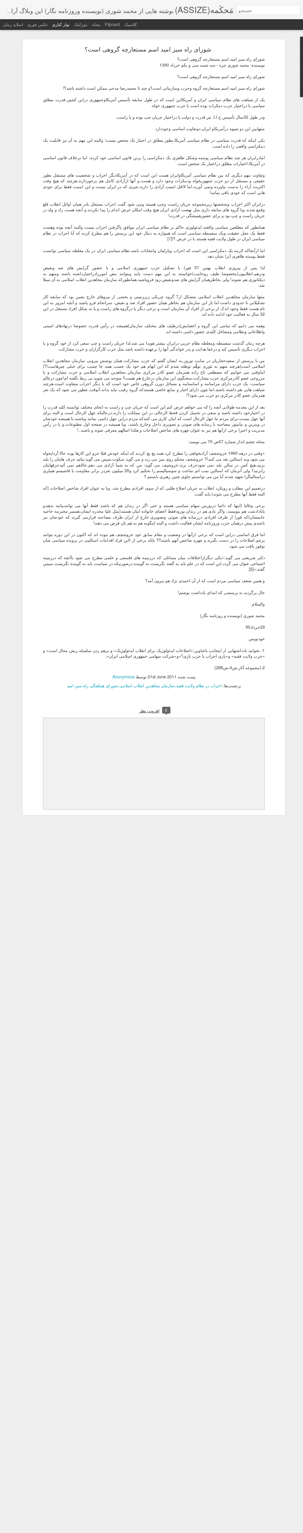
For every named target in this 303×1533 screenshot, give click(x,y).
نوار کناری (61, 24)
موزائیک (81, 24)
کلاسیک (130, 24)
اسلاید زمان (13, 24)
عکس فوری (37, 24)
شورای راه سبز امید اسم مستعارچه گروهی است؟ (148, 49)
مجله (96, 24)
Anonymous (123, 677)
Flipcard (112, 24)
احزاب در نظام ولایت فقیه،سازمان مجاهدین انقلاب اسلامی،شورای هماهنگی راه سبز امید (144, 685)
